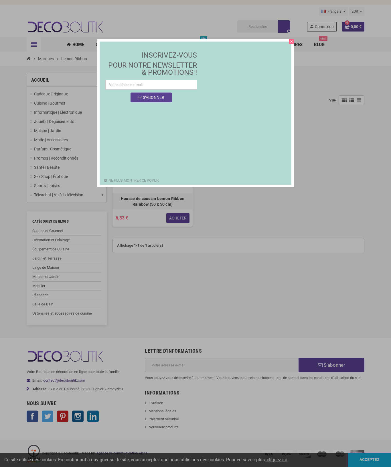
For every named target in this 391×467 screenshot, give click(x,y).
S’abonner (153, 97)
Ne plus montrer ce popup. (133, 180)
